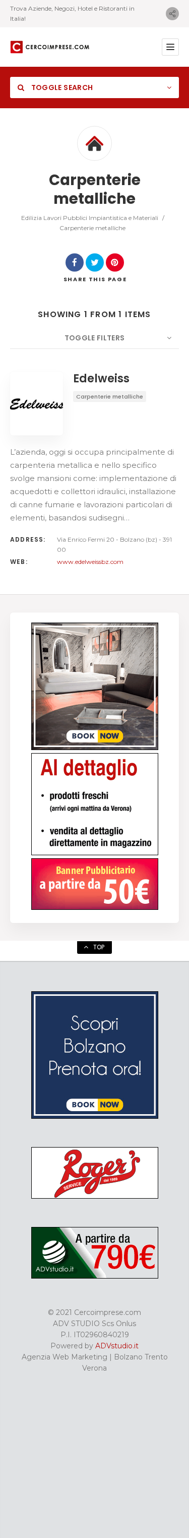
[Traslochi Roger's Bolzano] (94, 1196)
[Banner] (94, 907)
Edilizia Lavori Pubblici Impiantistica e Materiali (89, 218)
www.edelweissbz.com (90, 561)
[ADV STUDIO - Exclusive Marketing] (94, 1276)
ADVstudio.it (117, 1345)
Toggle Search (61, 87)
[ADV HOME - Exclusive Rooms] (94, 747)
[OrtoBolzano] (94, 852)
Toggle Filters (95, 338)
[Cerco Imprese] (50, 47)
